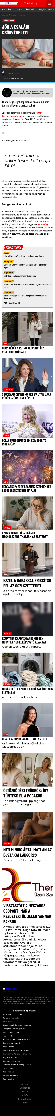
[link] (5, 343)
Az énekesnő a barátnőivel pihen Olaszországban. (24, 745)
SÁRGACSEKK (24, 15)
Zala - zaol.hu (8, 1079)
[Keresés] (43, 3)
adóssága (43, 224)
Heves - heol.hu (9, 1047)
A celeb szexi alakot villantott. (21, 646)
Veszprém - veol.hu (10, 1075)
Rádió (25, 1103)
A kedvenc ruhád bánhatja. (20, 697)
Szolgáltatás (25, 1099)
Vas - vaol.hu (8, 1072)
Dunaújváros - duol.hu (12, 1032)
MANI (13, 15)
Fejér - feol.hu (8, 1036)
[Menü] (50, 3)
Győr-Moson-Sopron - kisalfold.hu (17, 1039)
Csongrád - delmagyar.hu (14, 1029)
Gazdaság (25, 1088)
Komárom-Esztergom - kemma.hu (17, 1054)
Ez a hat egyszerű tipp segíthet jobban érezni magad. (24, 802)
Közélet (25, 1084)
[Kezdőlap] (9, 3)
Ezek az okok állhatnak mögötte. (25, 860)
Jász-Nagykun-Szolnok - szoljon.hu (17, 1050)
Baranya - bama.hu (11, 1018)
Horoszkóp (6, 9)
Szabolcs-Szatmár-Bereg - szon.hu (17, 1065)
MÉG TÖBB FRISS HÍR (12, 302)
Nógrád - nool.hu (10, 1057)
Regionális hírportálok (25, 1011)
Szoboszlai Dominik (25, 9)
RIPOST (5, 15)
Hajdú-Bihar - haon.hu (12, 1043)
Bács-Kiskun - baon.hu (12, 1014)
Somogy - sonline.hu (11, 1061)
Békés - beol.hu (9, 1022)
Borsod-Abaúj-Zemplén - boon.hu (17, 1025)
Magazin (25, 1091)
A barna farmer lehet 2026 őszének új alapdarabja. (27, 592)
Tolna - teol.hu (9, 1068)
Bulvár (25, 1095)
